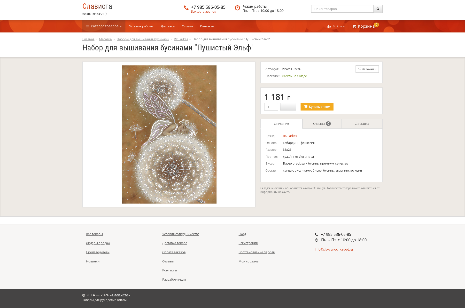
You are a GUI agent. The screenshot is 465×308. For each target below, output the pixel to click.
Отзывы (321, 123)
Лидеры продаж (98, 243)
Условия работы (141, 26)
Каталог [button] (103, 26)
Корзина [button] (366, 26)
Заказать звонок (203, 11)
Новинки (93, 261)
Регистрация (248, 243)
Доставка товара (174, 243)
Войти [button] (336, 26)
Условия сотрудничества (180, 234)
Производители (97, 252)
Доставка (168, 26)
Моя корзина (248, 261)
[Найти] (378, 9)
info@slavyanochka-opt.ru (334, 249)
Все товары (94, 234)
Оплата (187, 26)
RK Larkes (290, 136)
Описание (281, 123)
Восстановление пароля (257, 252)
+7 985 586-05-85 (208, 7)
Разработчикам (174, 279)
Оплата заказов (174, 252)
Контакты (207, 26)
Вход (242, 234)
